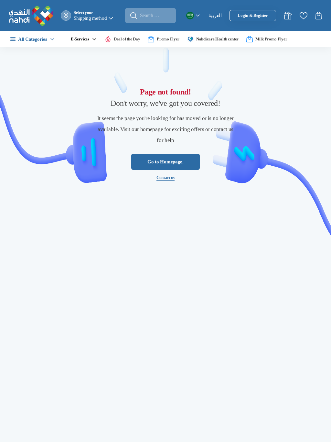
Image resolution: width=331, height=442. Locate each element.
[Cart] (319, 15)
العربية (215, 16)
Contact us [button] (165, 178)
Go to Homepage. (165, 163)
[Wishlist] (303, 15)
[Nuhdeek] (288, 15)
